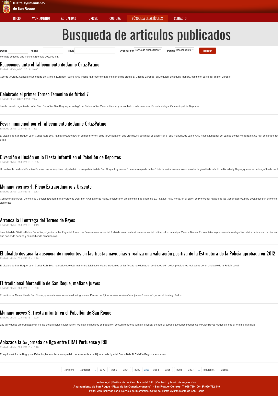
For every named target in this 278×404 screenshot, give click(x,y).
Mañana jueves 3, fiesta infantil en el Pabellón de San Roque (55, 312)
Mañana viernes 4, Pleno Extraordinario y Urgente (46, 186)
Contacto (180, 18)
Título (71, 50)
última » (225, 369)
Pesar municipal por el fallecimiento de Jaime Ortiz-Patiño (53, 123)
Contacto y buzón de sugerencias (176, 382)
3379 (102, 369)
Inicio (17, 18)
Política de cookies (123, 382)
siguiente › (209, 369)
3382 (137, 369)
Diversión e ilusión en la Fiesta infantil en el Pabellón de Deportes (60, 157)
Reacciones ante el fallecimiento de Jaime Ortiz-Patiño (49, 64)
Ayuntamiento (41, 18)
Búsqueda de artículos (147, 18)
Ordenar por (127, 50)
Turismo (92, 18)
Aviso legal (104, 382)
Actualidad (68, 18)
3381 (126, 369)
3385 (168, 369)
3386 (179, 369)
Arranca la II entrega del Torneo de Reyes (37, 220)
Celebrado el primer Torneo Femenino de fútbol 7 (44, 94)
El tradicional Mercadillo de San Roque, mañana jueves (50, 283)
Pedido (171, 50)
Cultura (115, 18)
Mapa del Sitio (145, 382)
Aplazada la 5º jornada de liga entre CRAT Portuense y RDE (54, 342)
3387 (191, 369)
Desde (4, 50)
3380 (114, 369)
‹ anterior (85, 369)
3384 (156, 369)
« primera (68, 369)
